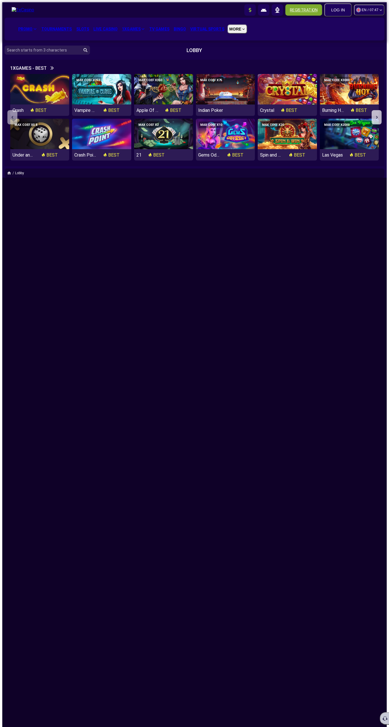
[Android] (263, 10)
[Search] (85, 50)
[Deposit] (250, 10)
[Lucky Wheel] (277, 10)
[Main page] (11, 173)
